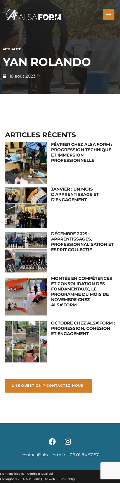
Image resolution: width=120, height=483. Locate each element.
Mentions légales (12, 473)
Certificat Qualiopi (40, 473)
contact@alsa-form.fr (43, 454)
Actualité (12, 49)
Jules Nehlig (66, 479)
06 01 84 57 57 (84, 454)
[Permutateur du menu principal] (108, 14)
